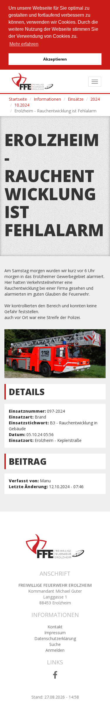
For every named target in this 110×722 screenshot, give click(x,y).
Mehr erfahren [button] (23, 44)
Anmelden (55, 650)
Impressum (55, 632)
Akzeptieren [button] (55, 59)
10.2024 (21, 105)
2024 (95, 99)
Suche (55, 644)
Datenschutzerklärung (55, 638)
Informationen (47, 99)
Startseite (18, 99)
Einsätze (76, 99)
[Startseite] (32, 81)
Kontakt (55, 627)
